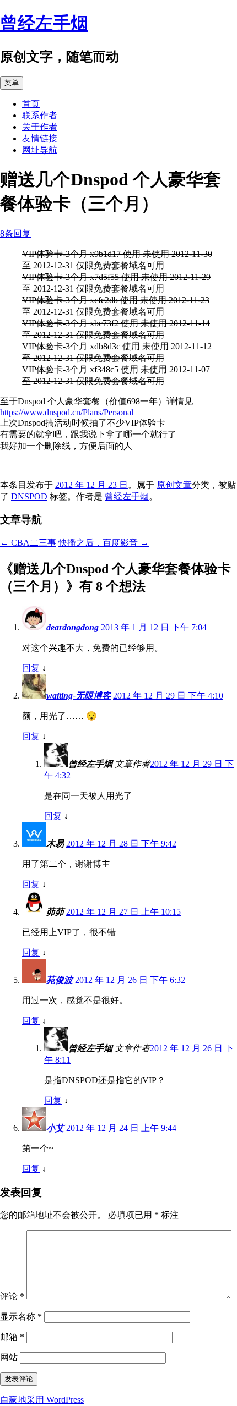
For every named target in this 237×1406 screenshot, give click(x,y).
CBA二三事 (28, 542)
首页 (31, 103)
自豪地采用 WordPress (42, 1399)
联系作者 (39, 115)
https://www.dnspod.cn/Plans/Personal (66, 412)
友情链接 (39, 138)
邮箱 (12, 1337)
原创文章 (174, 485)
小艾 (55, 1128)
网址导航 (39, 150)
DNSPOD (29, 496)
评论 (12, 1296)
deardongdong (72, 627)
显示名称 (21, 1316)
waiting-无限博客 (78, 695)
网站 (9, 1357)
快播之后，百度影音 (103, 542)
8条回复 (15, 233)
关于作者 (39, 126)
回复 (31, 668)
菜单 (11, 83)
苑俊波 (59, 980)
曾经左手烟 (44, 23)
